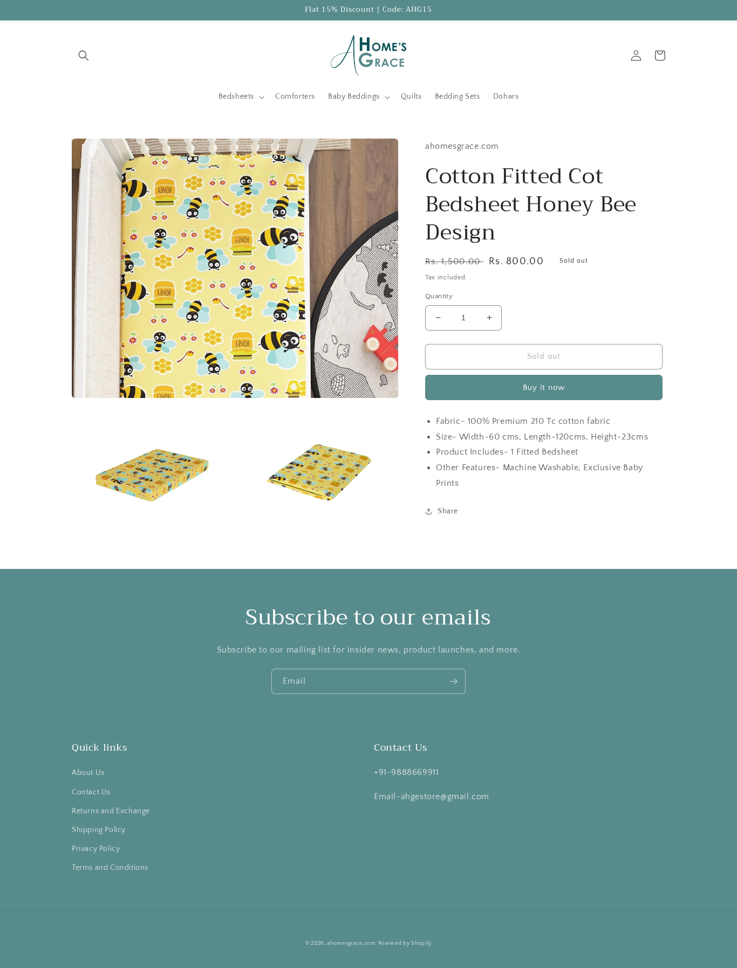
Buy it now (544, 387)
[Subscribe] (453, 681)
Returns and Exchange (111, 811)
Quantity (439, 296)
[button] (83, 55)
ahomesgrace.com (351, 943)
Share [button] (448, 510)
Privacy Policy (96, 849)
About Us (88, 772)
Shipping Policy (99, 830)
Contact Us (91, 792)
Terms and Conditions (110, 867)
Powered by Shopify (405, 943)
